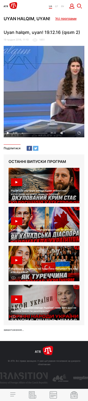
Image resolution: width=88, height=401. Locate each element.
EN (62, 6)
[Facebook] (29, 148)
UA (50, 6)
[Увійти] (72, 6)
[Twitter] (35, 148)
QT (56, 6)
